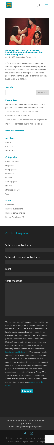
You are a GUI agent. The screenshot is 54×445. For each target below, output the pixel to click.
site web (8, 185)
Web (7, 194)
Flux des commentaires (15, 213)
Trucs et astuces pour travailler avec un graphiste (26, 119)
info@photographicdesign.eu (17, 352)
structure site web (13, 190)
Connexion (9, 204)
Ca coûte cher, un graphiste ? (17, 115)
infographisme (11, 169)
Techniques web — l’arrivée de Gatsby (21, 111)
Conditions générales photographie (25, 426)
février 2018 (10, 150)
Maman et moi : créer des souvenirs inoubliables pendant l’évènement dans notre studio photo (24, 52)
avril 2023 (9, 142)
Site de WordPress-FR (14, 217)
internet (8, 177)
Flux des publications (14, 208)
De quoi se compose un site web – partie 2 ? (24, 124)
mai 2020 (9, 146)
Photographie (31, 57)
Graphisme (10, 165)
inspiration (20, 57)
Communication (12, 161)
